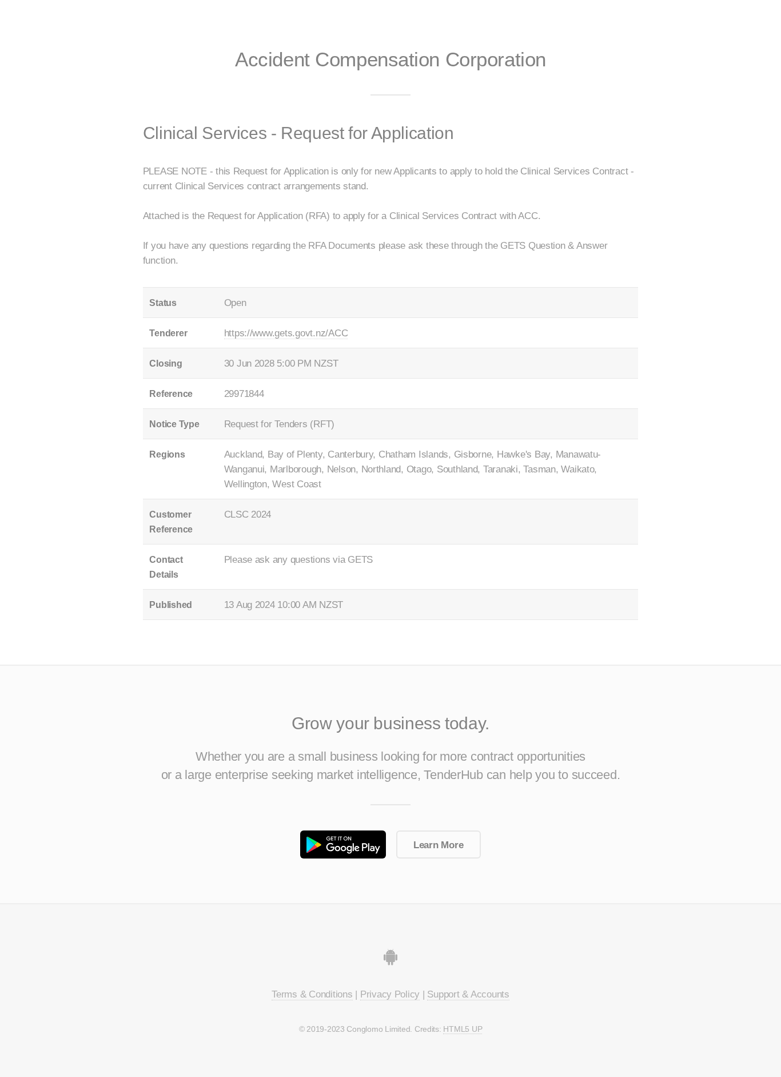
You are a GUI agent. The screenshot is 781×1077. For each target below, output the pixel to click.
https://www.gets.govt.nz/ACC (286, 333)
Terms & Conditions (312, 994)
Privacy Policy (390, 994)
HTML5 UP (462, 1029)
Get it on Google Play (343, 844)
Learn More (438, 845)
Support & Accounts (468, 994)
